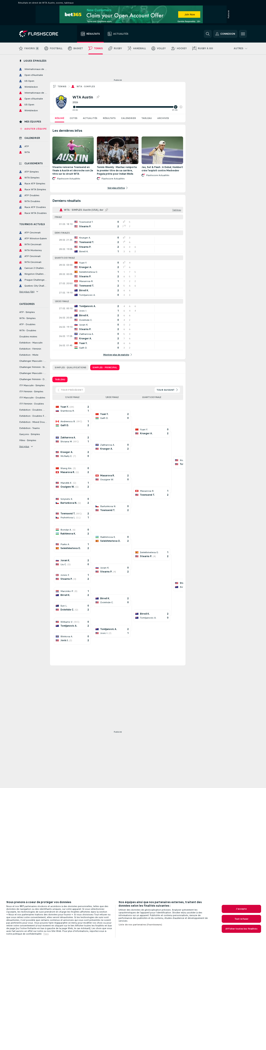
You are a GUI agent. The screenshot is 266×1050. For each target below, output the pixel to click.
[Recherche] (208, 34)
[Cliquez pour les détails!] (117, 224)
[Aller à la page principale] (41, 34)
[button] (181, 107)
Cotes (73, 118)
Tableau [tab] (60, 379)
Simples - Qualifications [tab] (70, 367)
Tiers (46, 933)
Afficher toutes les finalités (241, 928)
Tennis (62, 86)
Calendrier (128, 118)
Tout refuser (241, 918)
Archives (163, 118)
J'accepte (241, 908)
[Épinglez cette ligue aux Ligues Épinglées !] (98, 97)
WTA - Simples (86, 86)
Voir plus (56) (27, 291)
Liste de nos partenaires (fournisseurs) (140, 924)
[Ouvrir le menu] (243, 34)
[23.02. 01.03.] (127, 107)
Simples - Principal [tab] (105, 367)
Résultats (109, 118)
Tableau (146, 118)
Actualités (90, 118)
